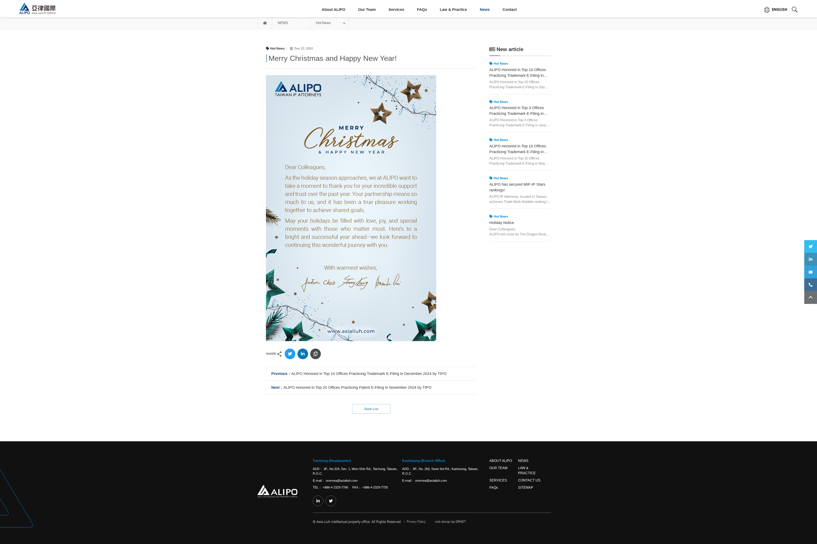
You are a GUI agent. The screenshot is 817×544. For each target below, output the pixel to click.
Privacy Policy (416, 521)
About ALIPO (333, 9)
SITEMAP (525, 487)
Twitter (290, 354)
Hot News (323, 23)
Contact (510, 9)
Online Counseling (810, 272)
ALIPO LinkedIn (810, 259)
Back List (371, 409)
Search (794, 9)
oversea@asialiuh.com (342, 480)
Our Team (367, 9)
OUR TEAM (498, 468)
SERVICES (498, 480)
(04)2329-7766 (810, 284)
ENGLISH (779, 9)
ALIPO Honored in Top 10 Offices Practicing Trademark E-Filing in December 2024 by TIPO (369, 374)
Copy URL (315, 354)
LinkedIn (302, 354)
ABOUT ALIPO (500, 461)
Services (396, 9)
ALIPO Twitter (810, 246)
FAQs (422, 9)
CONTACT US (529, 480)
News (485, 9)
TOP (810, 297)
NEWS (283, 23)
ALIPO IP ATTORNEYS (37, 8)
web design (443, 521)
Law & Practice (453, 9)
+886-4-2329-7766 (335, 487)
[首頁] (265, 23)
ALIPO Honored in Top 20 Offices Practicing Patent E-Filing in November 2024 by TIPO (357, 387)
